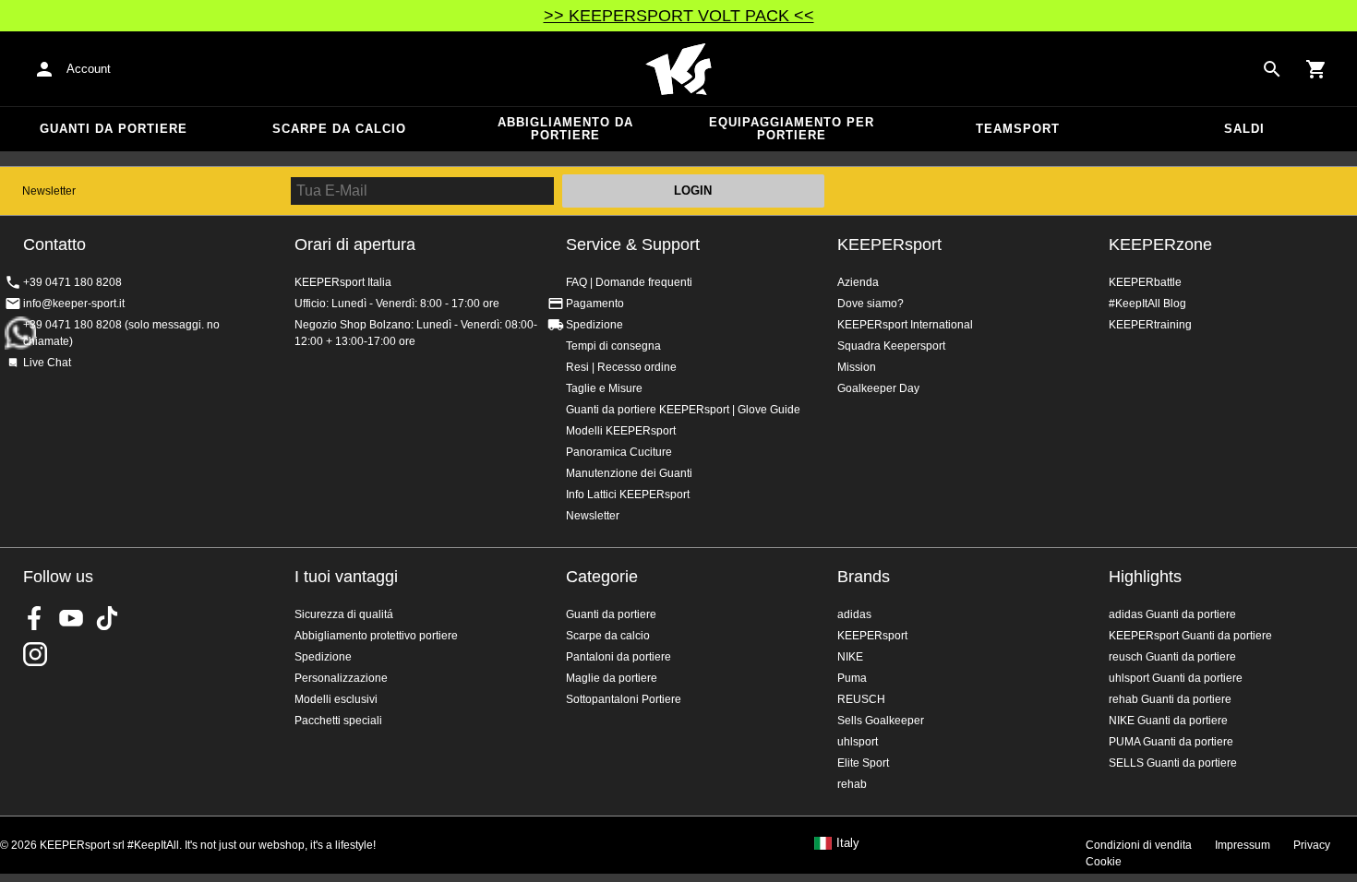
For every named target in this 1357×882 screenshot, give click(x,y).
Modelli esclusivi (336, 699)
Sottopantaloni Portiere (623, 699)
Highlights (1145, 576)
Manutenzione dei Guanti (629, 473)
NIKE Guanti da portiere (1168, 720)
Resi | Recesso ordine (621, 367)
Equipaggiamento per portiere (791, 128)
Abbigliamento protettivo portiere (376, 635)
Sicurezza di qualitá (343, 614)
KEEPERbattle (1145, 282)
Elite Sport (863, 763)
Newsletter (49, 191)
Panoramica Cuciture (619, 452)
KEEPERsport (889, 244)
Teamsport (1018, 129)
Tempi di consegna (613, 346)
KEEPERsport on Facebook (35, 618)
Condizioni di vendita (1139, 845)
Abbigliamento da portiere (565, 128)
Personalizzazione (341, 678)
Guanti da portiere (113, 129)
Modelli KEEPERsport (621, 430)
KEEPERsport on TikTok (107, 618)
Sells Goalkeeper (880, 720)
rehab (852, 784)
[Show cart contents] (1316, 69)
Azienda (858, 282)
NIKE (850, 656)
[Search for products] (1272, 69)
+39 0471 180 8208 (72, 282)
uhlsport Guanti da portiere (1176, 678)
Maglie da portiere (611, 678)
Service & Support (633, 244)
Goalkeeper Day (878, 388)
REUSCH (861, 699)
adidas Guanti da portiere (1172, 614)
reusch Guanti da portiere (1172, 656)
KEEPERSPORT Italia (678, 69)
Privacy (1311, 845)
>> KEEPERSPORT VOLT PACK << (679, 15)
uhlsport (857, 741)
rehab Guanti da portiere (1170, 699)
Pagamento (595, 303)
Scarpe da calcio (339, 129)
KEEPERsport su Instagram (35, 654)
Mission (856, 367)
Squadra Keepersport (891, 346)
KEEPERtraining (1150, 324)
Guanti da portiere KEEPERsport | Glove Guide (683, 409)
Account (88, 69)
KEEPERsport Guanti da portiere (1190, 635)
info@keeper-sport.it (74, 303)
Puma (852, 678)
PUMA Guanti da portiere (1171, 741)
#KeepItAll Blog (1147, 303)
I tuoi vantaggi (346, 576)
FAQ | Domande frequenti (629, 282)
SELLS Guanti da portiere (1173, 763)
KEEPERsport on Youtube (71, 618)
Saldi (1244, 129)
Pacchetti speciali (338, 720)
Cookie (1104, 861)
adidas (854, 614)
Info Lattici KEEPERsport (628, 494)
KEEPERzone (1160, 244)
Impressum (1242, 845)
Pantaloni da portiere (618, 656)
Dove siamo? (870, 303)
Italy (847, 843)
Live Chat (47, 362)
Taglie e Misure (604, 388)
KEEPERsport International (905, 324)
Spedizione (594, 324)
